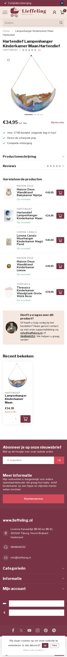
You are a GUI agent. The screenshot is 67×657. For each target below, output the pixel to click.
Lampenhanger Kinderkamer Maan (16, 399)
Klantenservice (33, 499)
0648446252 (27, 336)
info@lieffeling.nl (31, 333)
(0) (39, 50)
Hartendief (10, 50)
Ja (45, 645)
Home (6, 31)
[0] (62, 12)
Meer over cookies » (34, 650)
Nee (54, 645)
